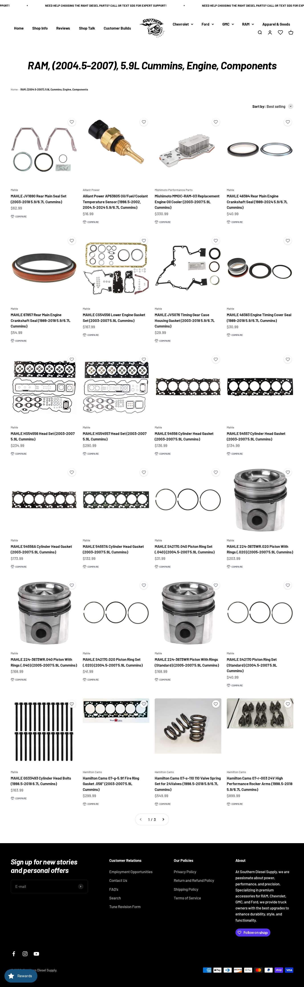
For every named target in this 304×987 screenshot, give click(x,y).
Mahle (14, 190)
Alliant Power (91, 190)
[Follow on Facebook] (14, 954)
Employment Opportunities (130, 871)
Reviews (63, 28)
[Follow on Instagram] (25, 954)
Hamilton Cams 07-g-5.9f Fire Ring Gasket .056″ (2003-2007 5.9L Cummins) (111, 784)
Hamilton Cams (92, 772)
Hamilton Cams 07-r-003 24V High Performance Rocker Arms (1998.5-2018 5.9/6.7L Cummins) (259, 784)
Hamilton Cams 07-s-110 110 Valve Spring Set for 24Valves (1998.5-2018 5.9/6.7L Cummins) (188, 784)
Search (115, 898)
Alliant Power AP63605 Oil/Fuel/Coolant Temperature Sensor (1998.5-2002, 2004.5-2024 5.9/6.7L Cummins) (115, 201)
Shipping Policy (186, 889)
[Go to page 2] (163, 819)
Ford (205, 24)
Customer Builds (117, 28)
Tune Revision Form (125, 906)
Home (19, 28)
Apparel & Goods (276, 24)
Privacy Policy (185, 871)
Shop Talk (87, 28)
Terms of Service (187, 898)
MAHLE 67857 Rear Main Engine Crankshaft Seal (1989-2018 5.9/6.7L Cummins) (41, 320)
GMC (225, 24)
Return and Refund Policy (194, 880)
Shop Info (40, 28)
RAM (245, 24)
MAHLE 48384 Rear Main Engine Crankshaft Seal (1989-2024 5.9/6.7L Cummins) (257, 201)
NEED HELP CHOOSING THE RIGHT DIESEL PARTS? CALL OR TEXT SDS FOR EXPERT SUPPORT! (96, 5)
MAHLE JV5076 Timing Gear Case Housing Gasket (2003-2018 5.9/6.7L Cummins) (185, 320)
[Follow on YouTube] (36, 954)
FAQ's (113, 889)
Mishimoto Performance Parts (174, 190)
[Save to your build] (72, 122)
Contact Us (118, 880)
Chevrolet (181, 24)
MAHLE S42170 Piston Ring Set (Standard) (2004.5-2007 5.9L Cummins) (252, 665)
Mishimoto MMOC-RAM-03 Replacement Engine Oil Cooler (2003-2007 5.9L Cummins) (187, 201)
